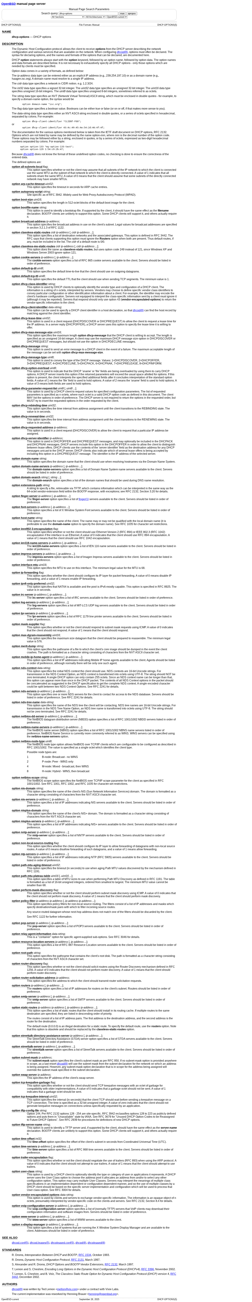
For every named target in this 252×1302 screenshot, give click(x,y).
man (122, 13)
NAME (6, 31)
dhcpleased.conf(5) (62, 1242)
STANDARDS (11, 1250)
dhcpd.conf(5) (20, 1242)
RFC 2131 (77, 1259)
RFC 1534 (85, 1255)
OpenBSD (8, 4)
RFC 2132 (111, 1264)
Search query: (50, 13)
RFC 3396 (147, 1269)
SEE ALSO (9, 1237)
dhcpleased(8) (96, 1242)
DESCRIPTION (12, 44)
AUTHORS (9, 1284)
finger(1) (84, 499)
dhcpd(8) (122, 52)
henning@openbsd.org (103, 1294)
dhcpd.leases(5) (39, 1242)
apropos (132, 13)
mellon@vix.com (67, 1289)
